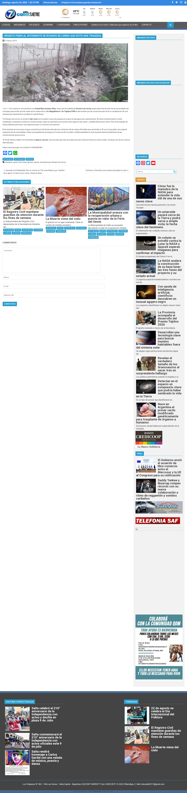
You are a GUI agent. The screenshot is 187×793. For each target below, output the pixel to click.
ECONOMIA (48, 25)
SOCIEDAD (16, 233)
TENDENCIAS (26, 233)
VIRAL (140, 453)
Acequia (8, 162)
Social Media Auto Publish (83, 791)
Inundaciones (45, 162)
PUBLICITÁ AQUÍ (80, 25)
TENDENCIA (131, 701)
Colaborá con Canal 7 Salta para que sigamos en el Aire (114, 25)
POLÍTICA (110, 234)
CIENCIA (141, 179)
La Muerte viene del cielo (71, 3)
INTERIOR (29, 159)
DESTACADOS (19, 159)
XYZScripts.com (107, 791)
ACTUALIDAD (7, 159)
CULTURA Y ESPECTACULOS (20, 701)
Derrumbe (22, 162)
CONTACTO (147, 25)
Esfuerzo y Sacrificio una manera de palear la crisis (106, 170)
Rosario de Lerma (59, 162)
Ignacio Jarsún (33, 162)
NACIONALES (19, 25)
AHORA (17, 230)
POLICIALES (34, 25)
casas (15, 162)
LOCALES (6, 25)
